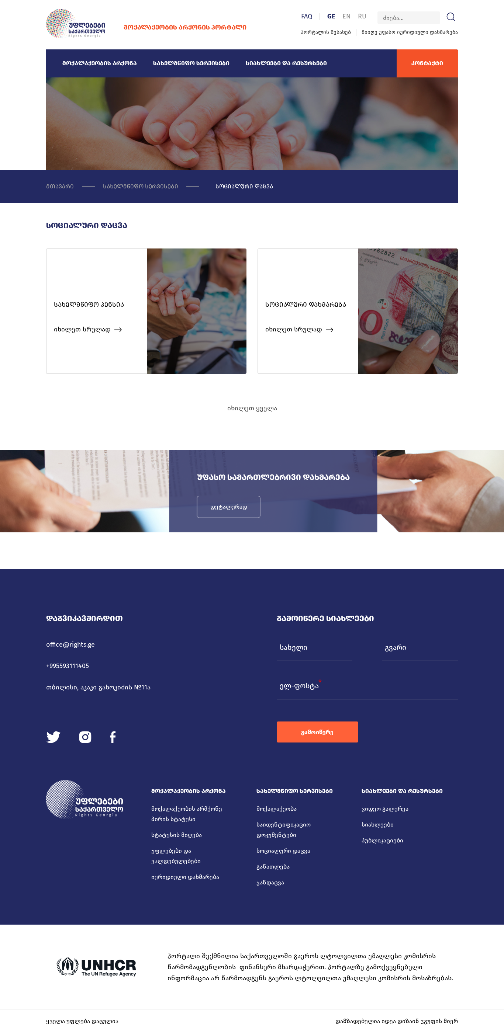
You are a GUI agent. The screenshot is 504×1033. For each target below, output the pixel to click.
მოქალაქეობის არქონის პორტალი (185, 27)
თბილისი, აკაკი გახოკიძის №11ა (98, 687)
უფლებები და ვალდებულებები (176, 856)
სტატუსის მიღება (176, 834)
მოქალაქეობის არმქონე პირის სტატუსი (186, 813)
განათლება (273, 866)
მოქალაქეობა (276, 808)
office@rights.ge (70, 644)
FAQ (306, 16)
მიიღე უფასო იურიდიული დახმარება (410, 32)
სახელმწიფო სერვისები (191, 63)
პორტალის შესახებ (326, 32)
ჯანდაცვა (270, 882)
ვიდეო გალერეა (385, 808)
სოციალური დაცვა (244, 186)
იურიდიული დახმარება (185, 876)
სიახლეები (378, 824)
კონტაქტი (427, 63)
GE (331, 16)
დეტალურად (228, 506)
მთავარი (60, 186)
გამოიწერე (317, 731)
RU (362, 16)
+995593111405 (67, 666)
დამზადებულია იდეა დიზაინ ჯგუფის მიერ (396, 1021)
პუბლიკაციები (382, 840)
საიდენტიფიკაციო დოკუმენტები (283, 829)
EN (346, 16)
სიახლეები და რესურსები (286, 63)
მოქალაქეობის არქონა (99, 63)
